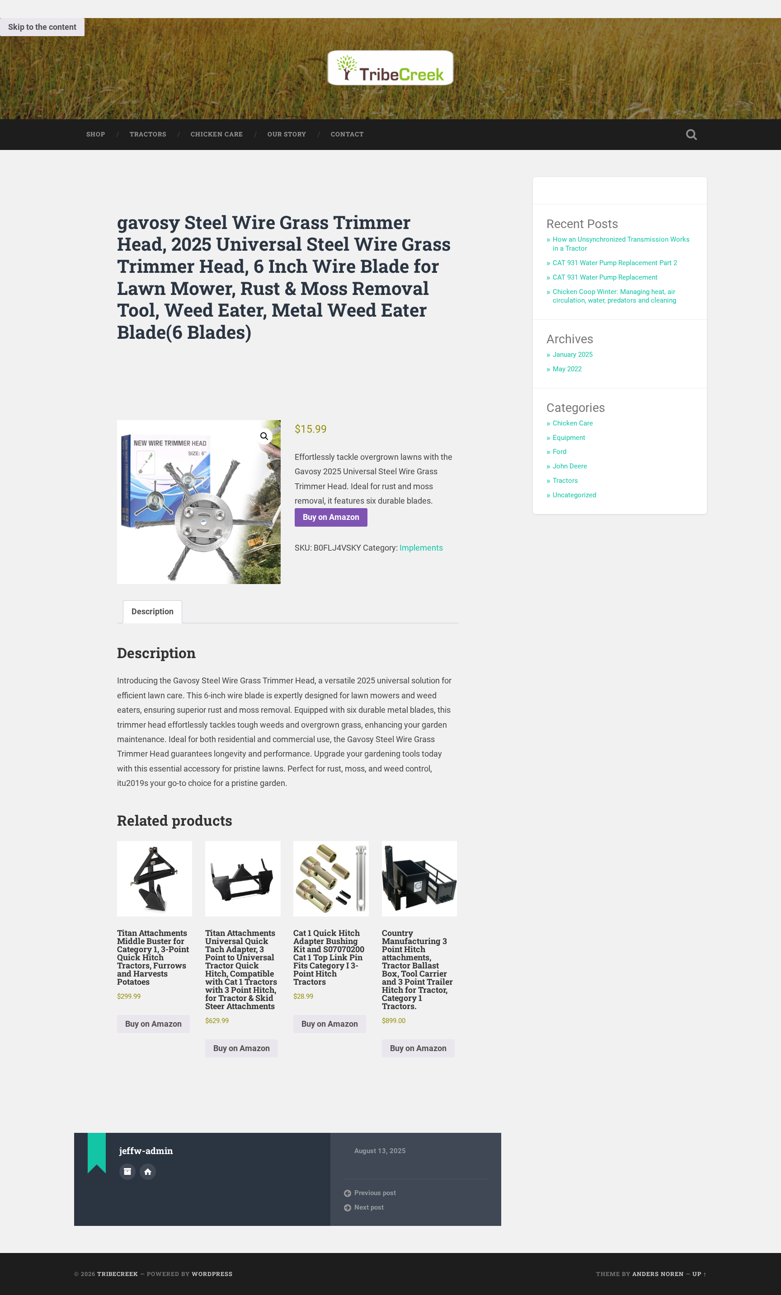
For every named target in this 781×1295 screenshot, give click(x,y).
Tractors (148, 134)
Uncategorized (574, 495)
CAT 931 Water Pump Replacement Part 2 (615, 263)
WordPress (212, 1273)
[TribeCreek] (390, 69)
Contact (347, 134)
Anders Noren (658, 1273)
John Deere (570, 466)
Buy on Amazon (331, 517)
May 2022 (567, 369)
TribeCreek (117, 1273)
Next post (369, 1207)
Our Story (287, 134)
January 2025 (573, 355)
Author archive (127, 1172)
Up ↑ (699, 1273)
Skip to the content (42, 27)
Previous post (375, 1193)
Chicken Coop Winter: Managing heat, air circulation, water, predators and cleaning (614, 296)
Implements (421, 547)
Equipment (569, 438)
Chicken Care (217, 134)
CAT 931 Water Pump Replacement (605, 277)
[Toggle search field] (691, 134)
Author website (148, 1172)
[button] (264, 436)
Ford (559, 452)
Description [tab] (153, 611)
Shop (95, 134)
